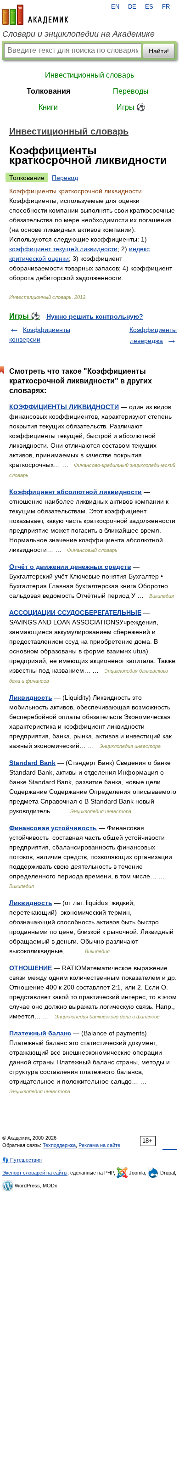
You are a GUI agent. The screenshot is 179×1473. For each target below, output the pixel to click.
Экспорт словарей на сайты (34, 1172)
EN (115, 7)
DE (132, 7)
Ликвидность (30, 697)
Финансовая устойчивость (53, 828)
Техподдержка (59, 1145)
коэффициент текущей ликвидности (63, 249)
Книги (48, 107)
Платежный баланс (40, 1033)
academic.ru (35, 15)
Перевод (65, 177)
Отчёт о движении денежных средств (70, 566)
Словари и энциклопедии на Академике (78, 34)
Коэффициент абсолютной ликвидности (75, 491)
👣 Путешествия (22, 1160)
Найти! (159, 51)
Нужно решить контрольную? (94, 316)
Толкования (48, 91)
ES (149, 7)
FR (166, 7)
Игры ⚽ (131, 107)
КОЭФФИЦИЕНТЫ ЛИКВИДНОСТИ (64, 406)
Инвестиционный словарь (89, 75)
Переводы (131, 91)
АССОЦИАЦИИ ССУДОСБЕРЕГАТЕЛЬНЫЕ (75, 612)
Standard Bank (32, 762)
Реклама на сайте (99, 1145)
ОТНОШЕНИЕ (30, 968)
